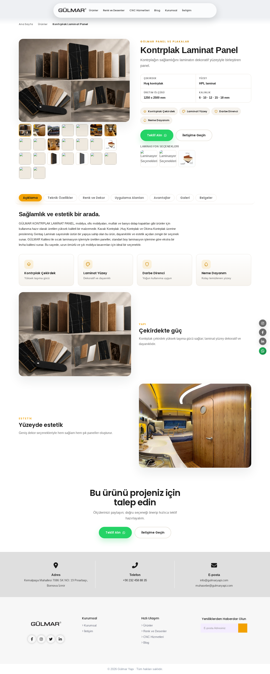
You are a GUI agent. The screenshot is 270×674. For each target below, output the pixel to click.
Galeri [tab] (185, 198)
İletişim (186, 10)
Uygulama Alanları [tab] (129, 198)
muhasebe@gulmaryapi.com (214, 585)
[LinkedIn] (262, 341)
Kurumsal (171, 10)
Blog (157, 10)
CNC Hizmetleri (139, 10)
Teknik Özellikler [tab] (60, 198)
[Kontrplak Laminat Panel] (74, 80)
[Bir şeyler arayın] (198, 10)
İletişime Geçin (194, 135)
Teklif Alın (154, 135)
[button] (209, 10)
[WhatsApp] (262, 351)
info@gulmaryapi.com (214, 580)
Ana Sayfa (26, 24)
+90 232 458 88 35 (135, 580)
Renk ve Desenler (114, 10)
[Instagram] (262, 323)
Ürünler (93, 10)
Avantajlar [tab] (162, 198)
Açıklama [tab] (30, 198)
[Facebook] (262, 332)
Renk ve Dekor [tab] (94, 198)
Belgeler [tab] (206, 198)
